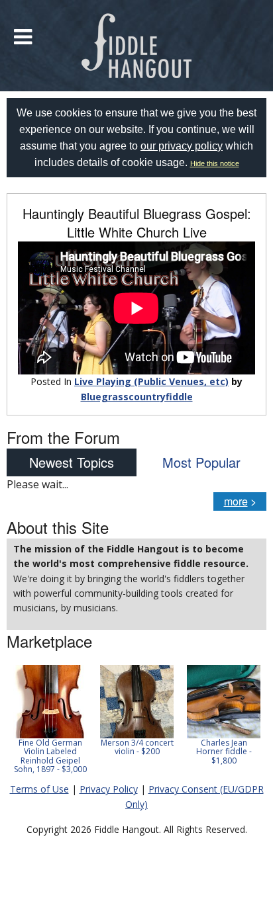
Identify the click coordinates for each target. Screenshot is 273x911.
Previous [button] (13, 723)
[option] (50, 719)
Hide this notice (214, 163)
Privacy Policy (109, 789)
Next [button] (247, 723)
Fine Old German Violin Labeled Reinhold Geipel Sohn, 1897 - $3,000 (50, 756)
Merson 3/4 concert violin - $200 (137, 747)
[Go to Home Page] (136, 45)
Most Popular (201, 462)
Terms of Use (39, 789)
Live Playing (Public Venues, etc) (151, 381)
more (236, 501)
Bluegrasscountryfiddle (137, 396)
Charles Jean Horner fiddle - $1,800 (224, 751)
